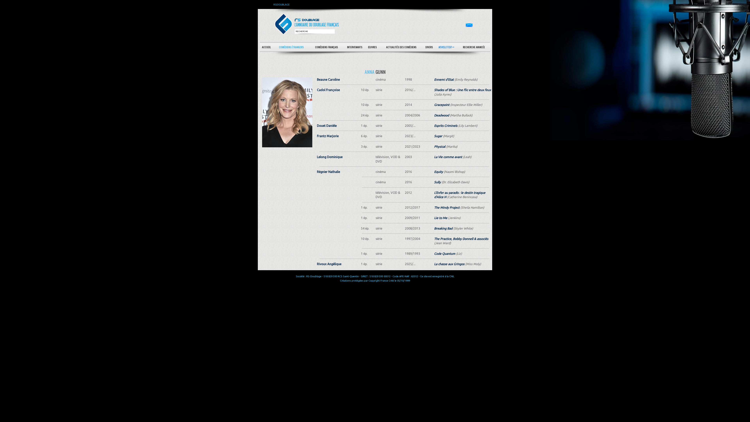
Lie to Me (440, 218)
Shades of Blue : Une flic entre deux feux (462, 90)
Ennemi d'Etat (444, 79)
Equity (438, 171)
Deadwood (441, 115)
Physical (439, 146)
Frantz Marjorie (328, 136)
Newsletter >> (446, 47)
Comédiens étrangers (291, 47)
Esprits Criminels (445, 125)
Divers (429, 47)
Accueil (266, 47)
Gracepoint (441, 104)
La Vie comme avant (448, 157)
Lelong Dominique (330, 157)
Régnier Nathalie (328, 171)
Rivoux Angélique (329, 264)
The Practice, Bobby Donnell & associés (461, 239)
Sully (437, 182)
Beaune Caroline (328, 79)
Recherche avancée (474, 47)
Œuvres (372, 47)
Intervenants (354, 47)
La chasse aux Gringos (449, 264)
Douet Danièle (327, 125)
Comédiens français (326, 47)
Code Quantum (444, 253)
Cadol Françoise (328, 90)
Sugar (438, 136)
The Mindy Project (447, 207)
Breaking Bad (443, 228)
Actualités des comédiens (401, 47)
